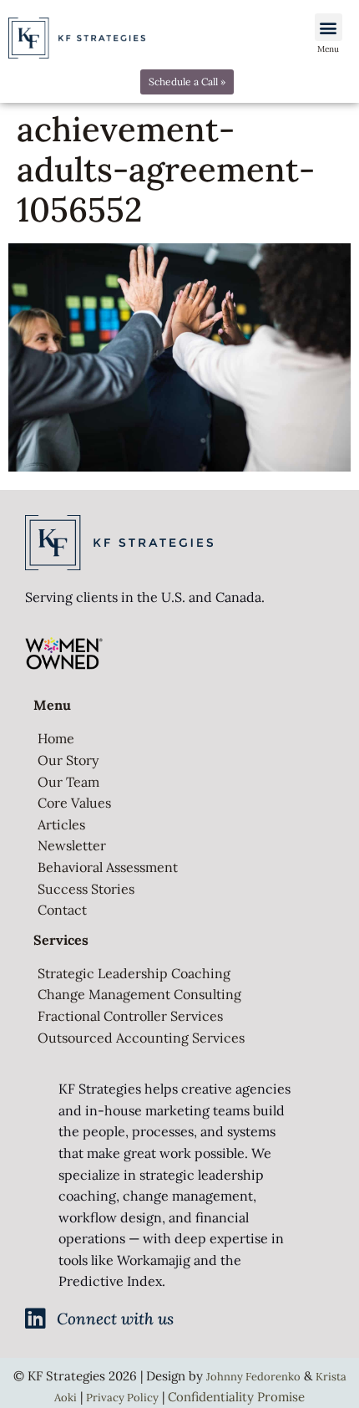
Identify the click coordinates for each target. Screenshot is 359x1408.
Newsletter (72, 845)
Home (56, 738)
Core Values (74, 802)
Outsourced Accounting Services (141, 1037)
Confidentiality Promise (236, 1397)
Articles (61, 824)
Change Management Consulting (139, 994)
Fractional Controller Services (130, 1016)
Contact (62, 909)
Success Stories (86, 888)
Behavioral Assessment (108, 867)
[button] (328, 27)
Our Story (68, 760)
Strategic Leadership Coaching (134, 973)
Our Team (68, 781)
